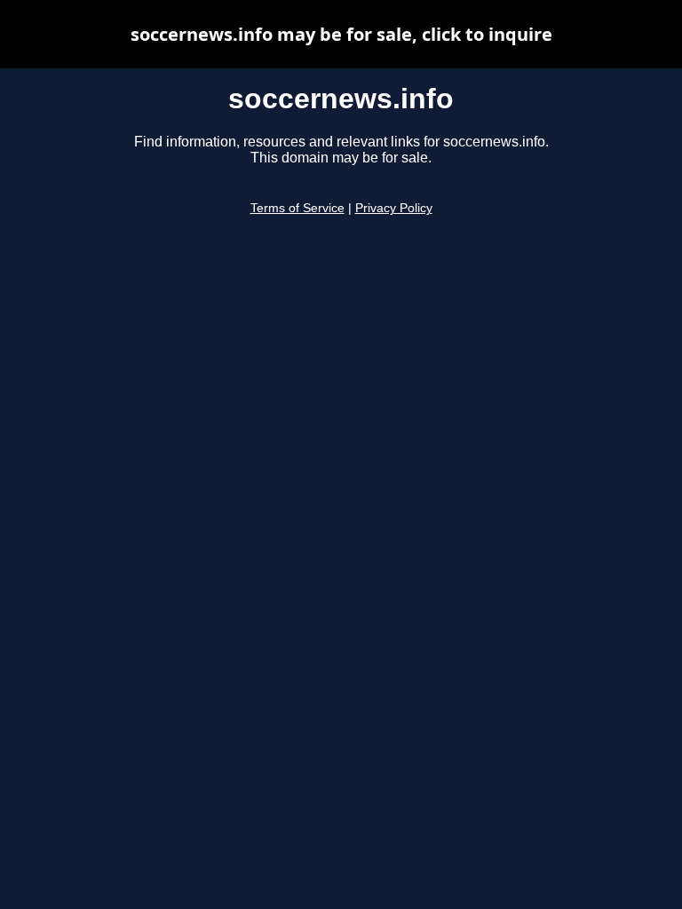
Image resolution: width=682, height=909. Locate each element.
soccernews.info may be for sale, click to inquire (341, 34)
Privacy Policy (393, 208)
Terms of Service (297, 208)
